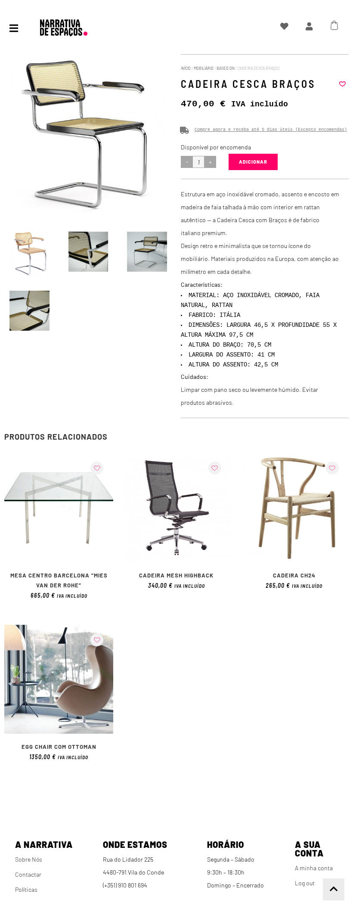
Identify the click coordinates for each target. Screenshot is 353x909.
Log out (305, 883)
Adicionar (253, 161)
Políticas (26, 889)
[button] (342, 84)
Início (186, 68)
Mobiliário (204, 68)
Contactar (28, 874)
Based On (226, 68)
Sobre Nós (28, 859)
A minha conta (314, 868)
